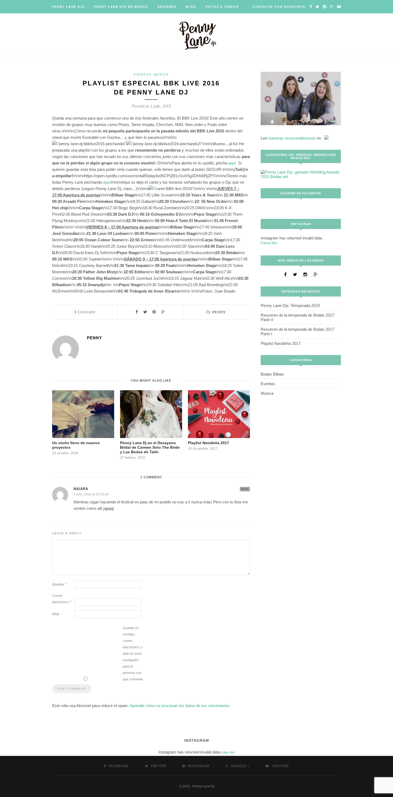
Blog (191, 6)
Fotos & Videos (222, 6)
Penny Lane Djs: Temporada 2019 (290, 305)
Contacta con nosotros (278, 6)
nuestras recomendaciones (292, 138)
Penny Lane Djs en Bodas (121, 6)
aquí (232, 163)
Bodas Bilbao (272, 374)
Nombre (59, 584)
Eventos (142, 74)
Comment (85, 312)
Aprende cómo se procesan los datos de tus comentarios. (180, 705)
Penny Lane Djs (68, 6)
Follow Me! (269, 243)
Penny (219, 312)
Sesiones (166, 6)
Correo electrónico (61, 599)
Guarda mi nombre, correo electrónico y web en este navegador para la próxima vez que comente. (133, 653)
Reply (245, 488)
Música (161, 74)
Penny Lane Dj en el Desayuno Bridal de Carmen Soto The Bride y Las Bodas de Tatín (150, 447)
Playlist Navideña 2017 (208, 443)
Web (55, 614)
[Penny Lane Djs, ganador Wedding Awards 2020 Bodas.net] (301, 176)
